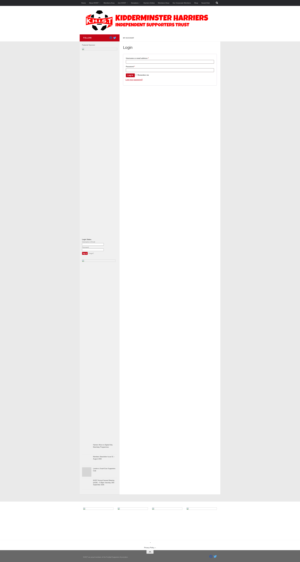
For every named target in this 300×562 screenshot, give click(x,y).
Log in (130, 75)
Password (134, 66)
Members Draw (163, 3)
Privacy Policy (149, 548)
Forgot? (91, 253)
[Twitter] (114, 37)
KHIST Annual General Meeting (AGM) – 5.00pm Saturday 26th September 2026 (103, 483)
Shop (196, 3)
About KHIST (94, 3)
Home (83, 3)
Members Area (109, 3)
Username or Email (88, 242)
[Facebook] (110, 37)
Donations (135, 3)
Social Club (205, 3)
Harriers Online (149, 3)
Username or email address (141, 58)
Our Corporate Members (182, 3)
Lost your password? (134, 80)
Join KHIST (122, 3)
